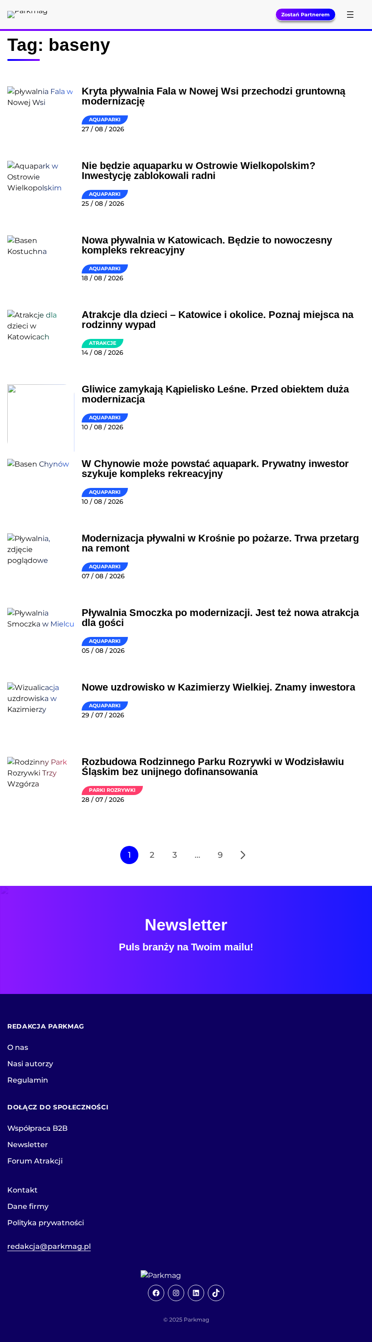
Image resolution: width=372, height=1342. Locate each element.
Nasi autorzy (30, 1063)
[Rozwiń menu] (350, 14)
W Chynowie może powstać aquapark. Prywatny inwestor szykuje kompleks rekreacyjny (215, 469)
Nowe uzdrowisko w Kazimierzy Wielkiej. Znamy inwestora (218, 687)
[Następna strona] (243, 855)
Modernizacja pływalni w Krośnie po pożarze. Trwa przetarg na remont (220, 543)
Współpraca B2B (37, 1128)
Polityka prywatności (45, 1222)
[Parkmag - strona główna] (186, 1275)
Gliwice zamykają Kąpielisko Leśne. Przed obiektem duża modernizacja (215, 394)
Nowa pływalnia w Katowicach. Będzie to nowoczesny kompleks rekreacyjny (207, 245)
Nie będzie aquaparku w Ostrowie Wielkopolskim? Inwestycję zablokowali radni (198, 171)
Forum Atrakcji (35, 1161)
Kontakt (22, 1190)
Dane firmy (28, 1206)
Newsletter (27, 1144)
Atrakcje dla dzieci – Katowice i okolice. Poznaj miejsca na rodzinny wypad (217, 320)
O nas (17, 1047)
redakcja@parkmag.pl (49, 1246)
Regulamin (27, 1080)
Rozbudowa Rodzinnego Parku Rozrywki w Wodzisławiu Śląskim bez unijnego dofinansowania (213, 767)
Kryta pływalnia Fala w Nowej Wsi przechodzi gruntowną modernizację (213, 96)
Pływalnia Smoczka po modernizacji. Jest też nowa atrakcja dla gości (220, 618)
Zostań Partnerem (305, 14)
